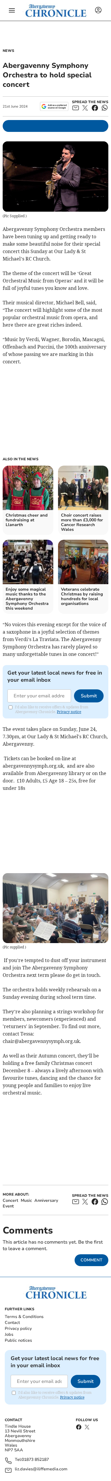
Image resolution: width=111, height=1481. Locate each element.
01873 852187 (35, 1459)
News (8, 50)
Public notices (18, 1340)
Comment (91, 1260)
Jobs (9, 1334)
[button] (12, 10)
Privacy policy (18, 1328)
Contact (12, 1322)
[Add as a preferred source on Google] (54, 106)
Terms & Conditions (24, 1316)
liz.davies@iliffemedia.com (41, 1469)
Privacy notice (69, 712)
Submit (89, 696)
